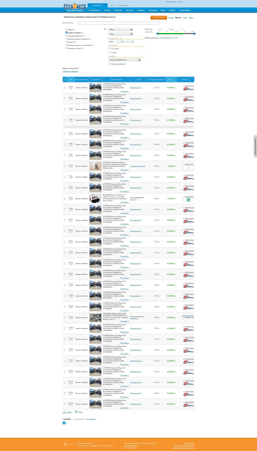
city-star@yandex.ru (131, 445)
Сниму (190, 18)
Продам (178, 18)
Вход (180, 1)
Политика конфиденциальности (183, 448)
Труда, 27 (133, 199)
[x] (105, 29)
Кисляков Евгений (188, 315)
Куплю (171, 18)
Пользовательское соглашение (183, 445)
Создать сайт (124, 5)
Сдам (185, 18)
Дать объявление (158, 17)
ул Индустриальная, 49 (137, 166)
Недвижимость (97, 5)
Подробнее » (125, 91)
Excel (80, 412)
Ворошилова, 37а (135, 87)
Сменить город (171, 1)
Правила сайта (189, 443)
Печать (69, 412)
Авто (112, 5)
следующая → (91, 419)
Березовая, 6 (134, 318)
